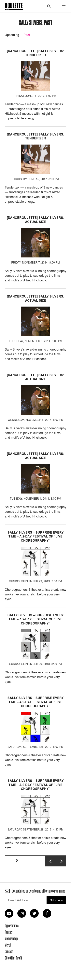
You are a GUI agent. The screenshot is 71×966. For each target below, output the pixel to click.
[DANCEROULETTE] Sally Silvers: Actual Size (35, 219)
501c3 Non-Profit (13, 958)
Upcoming (12, 34)
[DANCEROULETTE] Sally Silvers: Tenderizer (35, 53)
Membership (11, 938)
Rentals (8, 932)
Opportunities (12, 925)
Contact (9, 951)
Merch (8, 945)
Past (26, 34)
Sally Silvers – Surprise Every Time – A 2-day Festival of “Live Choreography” (35, 536)
